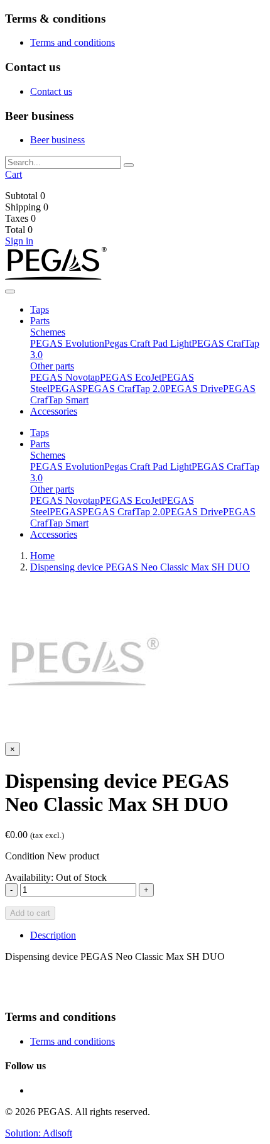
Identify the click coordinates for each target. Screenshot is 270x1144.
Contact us (51, 91)
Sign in (19, 241)
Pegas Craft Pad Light (148, 343)
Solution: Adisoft (38, 1133)
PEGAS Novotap (65, 377)
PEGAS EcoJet (130, 377)
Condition (25, 856)
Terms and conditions (72, 42)
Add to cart (30, 913)
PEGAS (66, 388)
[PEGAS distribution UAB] (56, 276)
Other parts (52, 366)
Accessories (53, 411)
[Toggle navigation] (10, 291)
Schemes (47, 332)
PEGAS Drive (194, 388)
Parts (40, 320)
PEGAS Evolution (67, 343)
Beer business (57, 139)
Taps (39, 309)
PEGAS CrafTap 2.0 (123, 388)
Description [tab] (53, 935)
